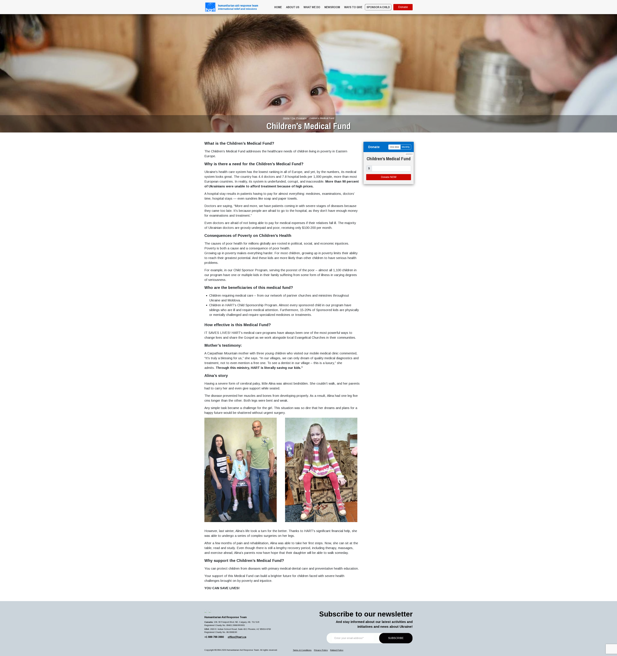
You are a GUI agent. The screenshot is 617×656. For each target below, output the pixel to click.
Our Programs (299, 118)
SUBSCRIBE (396, 638)
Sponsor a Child (378, 7)
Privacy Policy (321, 650)
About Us (292, 7)
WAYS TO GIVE (353, 7)
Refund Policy (336, 650)
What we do (312, 7)
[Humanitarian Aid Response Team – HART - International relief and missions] (210, 7)
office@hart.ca (237, 637)
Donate (403, 7)
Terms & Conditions (302, 650)
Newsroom (332, 7)
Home (278, 7)
